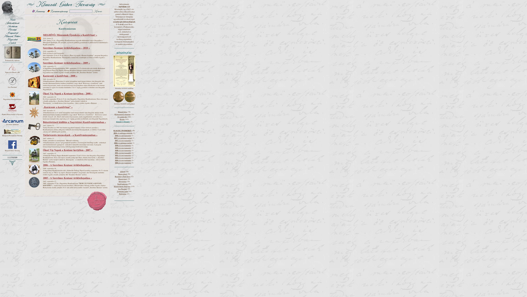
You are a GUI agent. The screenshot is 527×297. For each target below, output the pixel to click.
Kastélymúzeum (122, 184)
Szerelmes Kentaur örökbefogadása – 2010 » (66, 48)
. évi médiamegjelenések (123, 133)
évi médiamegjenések (123, 138)
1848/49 (122, 171)
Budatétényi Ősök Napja (122, 176)
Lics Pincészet (122, 189)
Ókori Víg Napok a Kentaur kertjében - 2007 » (67, 150)
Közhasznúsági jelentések (123, 114)
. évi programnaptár (123, 135)
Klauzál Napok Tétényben (122, 186)
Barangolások (122, 174)
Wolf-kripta (122, 194)
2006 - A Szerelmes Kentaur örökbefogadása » (67, 165)
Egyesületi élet (122, 117)
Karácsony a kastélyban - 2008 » (60, 76)
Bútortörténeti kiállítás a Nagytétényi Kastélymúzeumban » (74, 122)
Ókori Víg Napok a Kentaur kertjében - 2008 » (67, 93)
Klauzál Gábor (122, 112)
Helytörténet (123, 181)
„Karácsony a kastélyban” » (58, 107)
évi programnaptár (123, 140)
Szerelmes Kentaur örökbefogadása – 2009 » (66, 63)
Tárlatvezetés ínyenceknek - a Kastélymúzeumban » (70, 135)
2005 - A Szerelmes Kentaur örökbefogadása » (67, 178)
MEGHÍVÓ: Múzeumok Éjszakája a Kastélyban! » (70, 35)
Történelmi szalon (122, 191)
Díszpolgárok (122, 179)
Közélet (122, 119)
